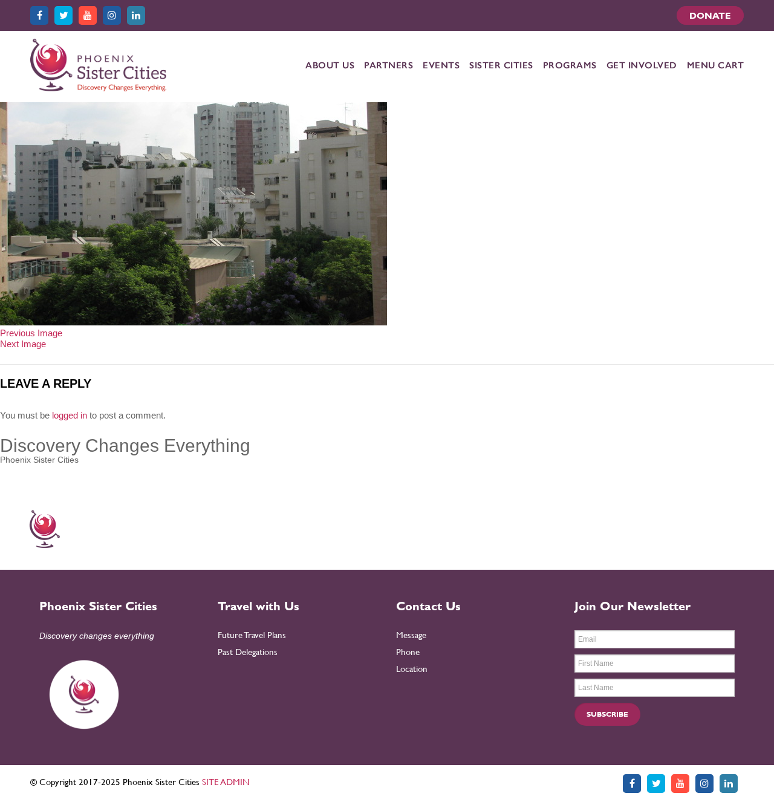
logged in (69, 415)
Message (411, 634)
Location (412, 668)
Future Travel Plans (252, 634)
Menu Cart (715, 65)
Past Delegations (248, 651)
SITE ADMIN (226, 782)
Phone (408, 651)
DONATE (710, 15)
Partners (388, 65)
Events (441, 65)
